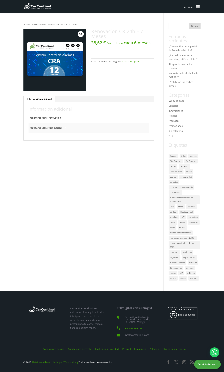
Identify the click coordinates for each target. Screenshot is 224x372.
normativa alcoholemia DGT (182, 238)
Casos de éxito (176, 100)
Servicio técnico (207, 364)
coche (189, 171)
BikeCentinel (175, 161)
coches (173, 176)
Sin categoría (176, 131)
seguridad (174, 257)
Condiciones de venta (80, 348)
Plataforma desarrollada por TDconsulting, (55, 362)
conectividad (186, 176)
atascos (193, 155)
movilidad (193, 222)
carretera (184, 166)
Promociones (176, 125)
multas (182, 227)
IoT (183, 217)
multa (172, 227)
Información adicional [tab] (39, 99)
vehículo (191, 273)
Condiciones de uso (53, 348)
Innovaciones (176, 110)
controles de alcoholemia (181, 187)
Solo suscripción (38, 24)
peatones (174, 252)
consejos (174, 182)
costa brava (175, 192)
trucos (173, 273)
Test (171, 136)
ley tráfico (193, 217)
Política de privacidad (107, 348)
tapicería (193, 262)
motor (172, 222)
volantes (193, 278)
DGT (172, 206)
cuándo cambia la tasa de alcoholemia (181, 199)
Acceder (188, 7)
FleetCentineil (186, 211)
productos (187, 252)
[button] (81, 34)
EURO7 (173, 211)
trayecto (189, 268)
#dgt (183, 155)
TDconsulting (176, 268)
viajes (183, 278)
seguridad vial (189, 257)
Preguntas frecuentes (134, 348)
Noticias (173, 115)
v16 (181, 273)
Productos (174, 120)
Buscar (195, 26)
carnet (173, 166)
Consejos (173, 105)
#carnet (173, 155)
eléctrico (191, 206)
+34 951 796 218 (133, 328)
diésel (180, 206)
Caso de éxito (176, 171)
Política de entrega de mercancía (168, 348)
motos (182, 222)
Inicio (26, 24)
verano (173, 278)
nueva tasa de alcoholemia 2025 (182, 245)
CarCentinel (190, 161)
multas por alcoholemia (180, 232)
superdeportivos (177, 262)
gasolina (174, 217)
